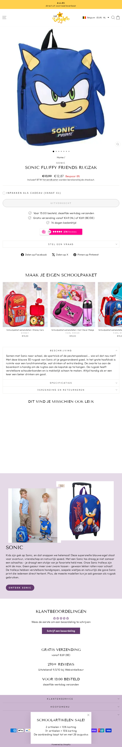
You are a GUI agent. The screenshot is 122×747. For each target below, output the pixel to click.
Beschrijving (61, 350)
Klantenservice (60, 698)
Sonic (61, 163)
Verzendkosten (50, 179)
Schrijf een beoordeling (61, 630)
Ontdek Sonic (20, 587)
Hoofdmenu (60, 706)
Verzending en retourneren (61, 390)
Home (60, 157)
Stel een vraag (61, 244)
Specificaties (61, 383)
